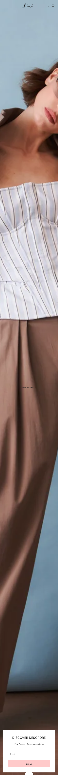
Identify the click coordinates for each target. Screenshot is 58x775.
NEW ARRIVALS (29, 387)
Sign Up (29, 764)
